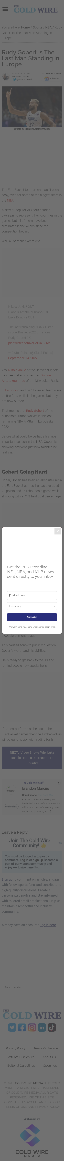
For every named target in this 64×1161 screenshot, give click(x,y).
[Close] (57, 531)
